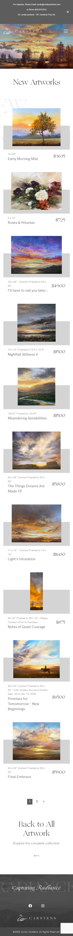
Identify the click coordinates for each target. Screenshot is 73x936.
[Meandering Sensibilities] (36, 386)
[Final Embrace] (36, 740)
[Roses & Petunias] (36, 190)
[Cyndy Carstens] (23, 31)
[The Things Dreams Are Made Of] (36, 449)
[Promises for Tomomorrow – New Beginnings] (36, 658)
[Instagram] (42, 906)
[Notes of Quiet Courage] (36, 590)
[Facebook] (30, 906)
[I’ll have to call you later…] (36, 254)
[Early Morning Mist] (36, 126)
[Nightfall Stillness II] (36, 322)
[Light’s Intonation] (36, 522)
